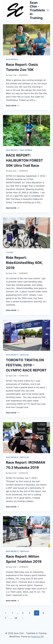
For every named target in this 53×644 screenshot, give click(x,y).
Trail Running (26, 150)
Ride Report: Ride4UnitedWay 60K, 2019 (24, 263)
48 (16, 618)
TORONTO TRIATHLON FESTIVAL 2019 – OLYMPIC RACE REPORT (26, 365)
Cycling (9, 252)
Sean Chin (12, 75)
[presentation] (26, 39)
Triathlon (24, 355)
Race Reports (12, 59)
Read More (12, 106)
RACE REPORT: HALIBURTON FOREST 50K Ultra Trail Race (24, 160)
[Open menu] (47, 10)
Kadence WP (37, 636)
